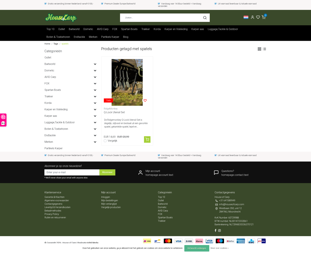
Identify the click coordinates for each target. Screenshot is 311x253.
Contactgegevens (53, 204)
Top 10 (50, 29)
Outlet (61, 29)
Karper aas (197, 29)
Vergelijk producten (111, 207)
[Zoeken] (205, 18)
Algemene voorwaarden (57, 200)
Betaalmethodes (53, 210)
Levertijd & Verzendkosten (57, 207)
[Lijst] (264, 49)
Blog (125, 36)
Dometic (88, 29)
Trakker (145, 29)
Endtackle (79, 36)
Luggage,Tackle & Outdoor (223, 29)
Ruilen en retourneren (55, 217)
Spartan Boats (129, 29)
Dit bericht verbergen (197, 248)
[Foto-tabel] (259, 49)
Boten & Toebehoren (58, 36)
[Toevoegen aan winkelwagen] (147, 139)
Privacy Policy (52, 214)
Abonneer (107, 172)
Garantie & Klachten (54, 197)
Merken (93, 36)
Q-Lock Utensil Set (114, 112)
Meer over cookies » (220, 248)
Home (47, 43)
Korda (157, 29)
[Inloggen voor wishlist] (145, 100)
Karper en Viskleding (176, 29)
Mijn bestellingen (109, 200)
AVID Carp (103, 29)
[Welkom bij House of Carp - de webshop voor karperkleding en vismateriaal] (61, 17)
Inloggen (105, 197)
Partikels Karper (110, 36)
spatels (65, 43)
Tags (56, 43)
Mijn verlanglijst (109, 204)
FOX (114, 29)
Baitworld (74, 29)
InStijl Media (92, 242)
